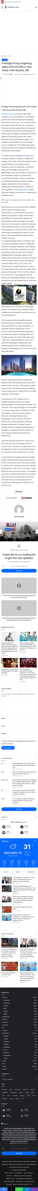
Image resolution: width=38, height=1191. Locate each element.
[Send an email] (11, 74)
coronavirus (17, 1089)
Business (4, 997)
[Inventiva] (11, 7)
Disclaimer (9, 1184)
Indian (8, 1095)
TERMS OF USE (10, 1178)
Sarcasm (4, 1030)
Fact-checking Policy (9, 1181)
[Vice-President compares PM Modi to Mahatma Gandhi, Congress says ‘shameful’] (6, 801)
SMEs (5, 1014)
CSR (6, 1173)
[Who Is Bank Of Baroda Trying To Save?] (7, 909)
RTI (3, 1027)
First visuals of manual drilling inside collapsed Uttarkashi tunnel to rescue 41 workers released (23, 792)
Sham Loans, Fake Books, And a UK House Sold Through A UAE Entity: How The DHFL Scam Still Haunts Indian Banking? (28, 952)
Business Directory (23, 1184)
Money (6, 1011)
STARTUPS (5, 1033)
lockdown (22, 1095)
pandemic (4, 1098)
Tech (3, 1063)
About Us (11, 1173)
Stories (4, 1061)
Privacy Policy (18, 1173)
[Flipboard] (26, 498)
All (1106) (19, 809)
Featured (4, 1022)
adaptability (21, 189)
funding (27, 1092)
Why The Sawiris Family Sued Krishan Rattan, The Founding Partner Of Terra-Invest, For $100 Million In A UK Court (28, 646)
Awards (15, 1184)
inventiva (15, 1095)
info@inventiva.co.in (22, 1143)
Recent (18, 872)
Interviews (5, 1025)
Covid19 (32, 1089)
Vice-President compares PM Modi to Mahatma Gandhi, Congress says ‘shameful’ (23, 800)
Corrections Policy (29, 1181)
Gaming (6, 1044)
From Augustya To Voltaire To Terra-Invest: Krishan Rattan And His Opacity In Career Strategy (24, 879)
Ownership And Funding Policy (23, 1178)
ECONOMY (5, 1092)
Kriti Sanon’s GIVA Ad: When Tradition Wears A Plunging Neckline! (9, 671)
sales (24, 156)
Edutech (6, 1036)
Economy (6, 1003)
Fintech (6, 1039)
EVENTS (4, 1019)
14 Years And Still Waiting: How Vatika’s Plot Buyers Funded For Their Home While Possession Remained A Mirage (9, 952)
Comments (30, 872)
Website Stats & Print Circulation (23, 1175)
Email (3, 726)
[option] (19, 531)
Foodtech (6, 1041)
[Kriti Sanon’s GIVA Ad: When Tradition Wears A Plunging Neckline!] (9, 663)
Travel (5, 1058)
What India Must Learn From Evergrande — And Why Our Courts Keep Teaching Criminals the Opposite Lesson (27, 976)
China (10, 1089)
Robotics (6, 1052)
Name (3, 718)
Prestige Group (7, 114)
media (28, 1095)
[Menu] (2, 8)
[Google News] (11, 498)
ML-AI (5, 1050)
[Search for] (36, 8)
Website (3, 733)
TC (23, 1098)
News (34, 1095)
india (3, 1095)
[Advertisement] (19, 33)
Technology (7, 1055)
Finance (6, 1005)
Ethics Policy (19, 1181)
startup (11, 1098)
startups (18, 1098)
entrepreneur (13, 1092)
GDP (5, 1008)
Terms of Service (28, 1173)
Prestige (19, 491)
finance (21, 1092)
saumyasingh (7, 74)
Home (5, 56)
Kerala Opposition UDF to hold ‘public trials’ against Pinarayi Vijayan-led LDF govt (24, 765)
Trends (9, 56)
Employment (5, 1016)
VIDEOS (4, 1069)
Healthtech (7, 1047)
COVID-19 (25, 1089)
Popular (6, 872)
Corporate (7, 1000)
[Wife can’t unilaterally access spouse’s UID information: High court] (6, 774)
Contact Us (9, 1175)
